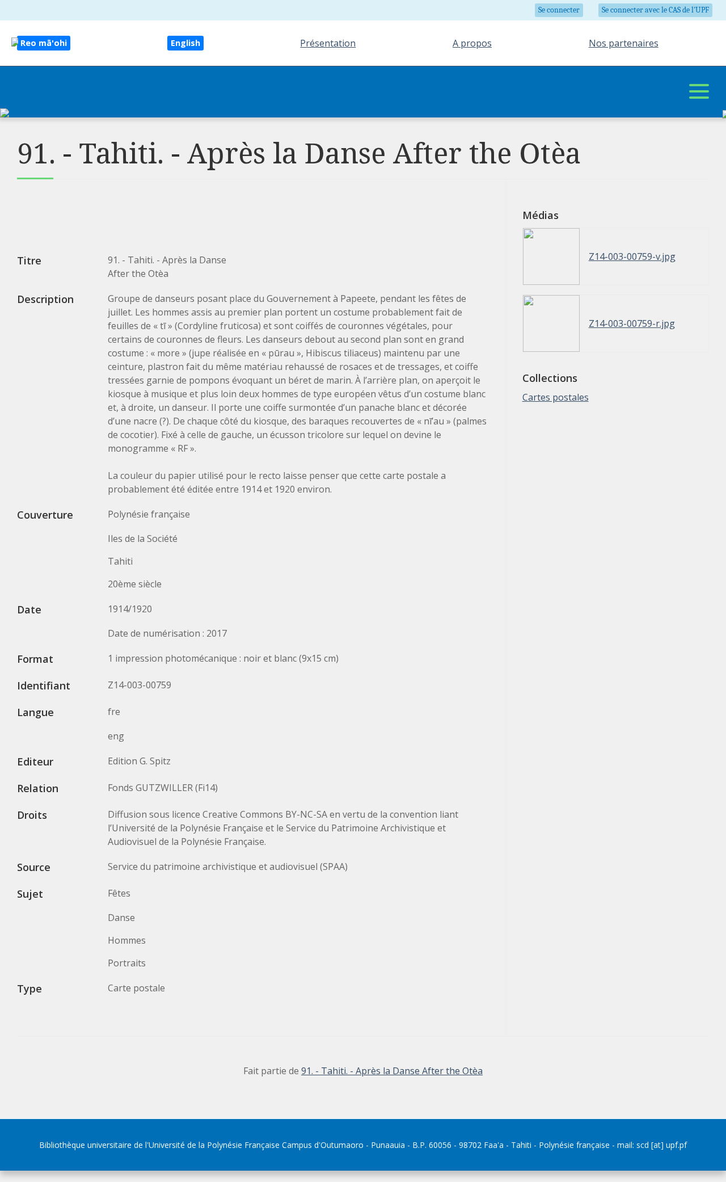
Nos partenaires (624, 43)
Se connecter (559, 10)
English (185, 42)
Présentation (328, 43)
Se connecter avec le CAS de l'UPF (655, 10)
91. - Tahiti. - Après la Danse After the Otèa (392, 1071)
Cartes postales (555, 397)
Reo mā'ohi (43, 42)
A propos (472, 43)
